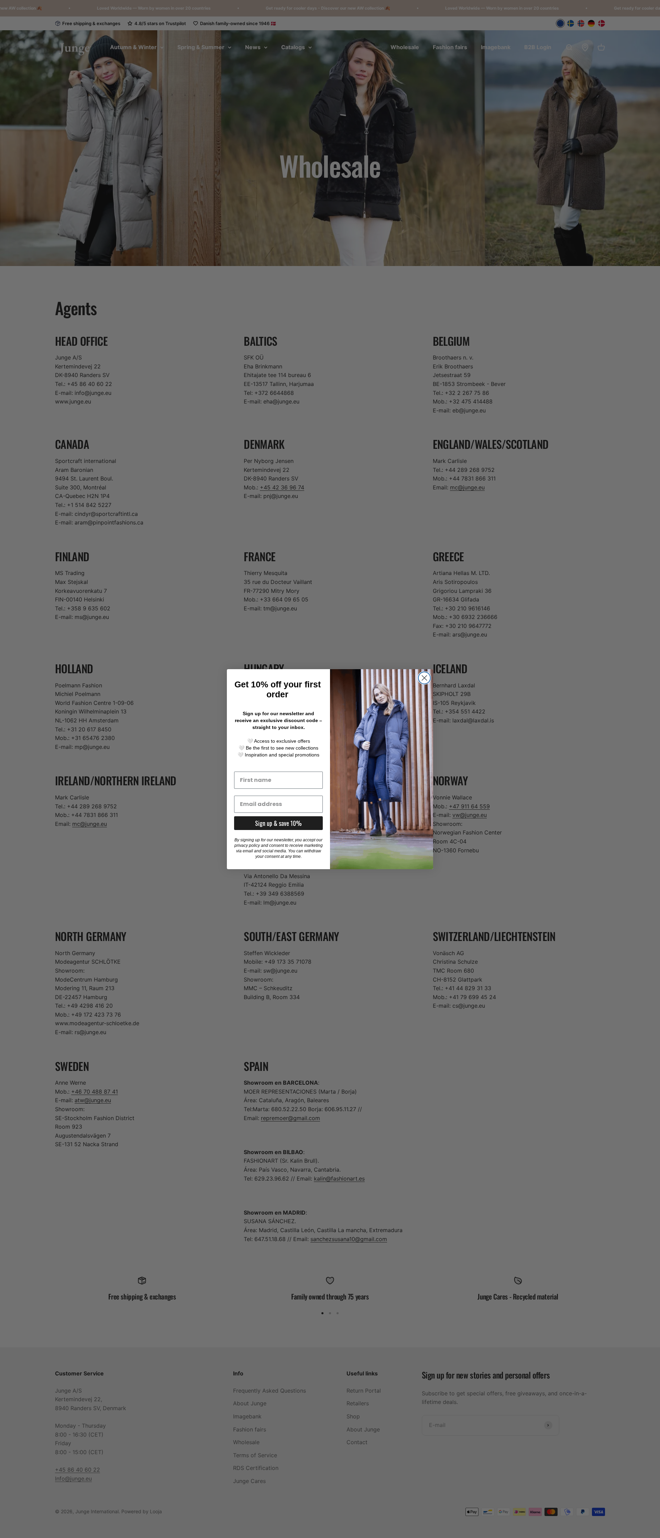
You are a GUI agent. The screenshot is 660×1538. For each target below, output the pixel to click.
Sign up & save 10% (278, 823)
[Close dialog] (424, 678)
